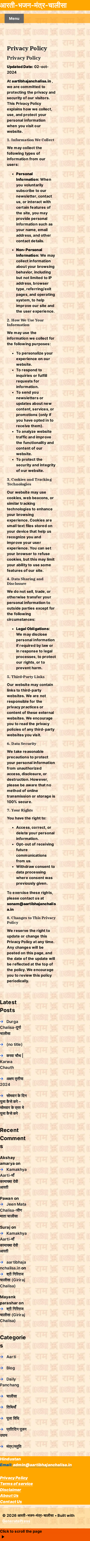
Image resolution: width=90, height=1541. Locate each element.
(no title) (14, 1044)
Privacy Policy (14, 1478)
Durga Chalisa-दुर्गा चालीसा (10, 1027)
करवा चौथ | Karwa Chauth (11, 1061)
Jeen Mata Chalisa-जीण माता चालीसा (13, 1210)
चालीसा (11, 1396)
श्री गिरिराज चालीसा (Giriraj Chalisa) (12, 1280)
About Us (9, 1495)
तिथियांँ (11, 1407)
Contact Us (11, 1501)
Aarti (11, 1356)
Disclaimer (10, 1489)
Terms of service (16, 1483)
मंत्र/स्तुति (13, 1446)
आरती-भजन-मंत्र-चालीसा (33, 5)
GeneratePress (16, 1521)
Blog (10, 1368)
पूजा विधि (12, 1418)
